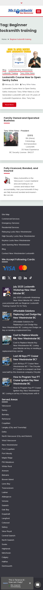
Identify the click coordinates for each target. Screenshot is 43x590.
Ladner (5, 492)
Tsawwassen (7, 488)
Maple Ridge (7, 458)
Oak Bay (5, 509)
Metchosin (6, 553)
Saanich (5, 505)
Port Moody (7, 453)
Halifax (5, 561)
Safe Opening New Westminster (16, 244)
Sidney (5, 527)
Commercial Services (10, 219)
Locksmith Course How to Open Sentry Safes (21, 79)
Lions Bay (6, 484)
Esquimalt (6, 514)
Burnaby (5, 414)
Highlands (6, 548)
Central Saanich (8, 535)
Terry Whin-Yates (27, 73)
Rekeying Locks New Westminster (17, 231)
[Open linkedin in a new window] (25, 278)
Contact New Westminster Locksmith (18, 253)
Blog (4, 70)
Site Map (5, 214)
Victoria (5, 501)
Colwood (5, 522)
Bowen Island (7, 479)
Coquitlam (6, 423)
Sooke (4, 544)
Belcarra (5, 475)
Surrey (4, 410)
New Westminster (10, 445)
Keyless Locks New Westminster (16, 240)
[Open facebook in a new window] (3, 278)
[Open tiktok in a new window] (30, 278)
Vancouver (6, 406)
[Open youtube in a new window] (14, 278)
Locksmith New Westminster (20, 70)
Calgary (5, 557)
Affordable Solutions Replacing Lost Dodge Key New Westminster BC (27, 314)
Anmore (5, 470)
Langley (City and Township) (14, 427)
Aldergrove (6, 496)
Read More (9, 105)
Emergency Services (10, 223)
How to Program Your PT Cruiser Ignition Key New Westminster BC (26, 380)
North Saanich (8, 540)
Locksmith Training (10, 73)
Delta (4, 432)
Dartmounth (7, 566)
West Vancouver (9, 440)
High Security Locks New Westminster (18, 236)
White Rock (7, 466)
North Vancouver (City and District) (17, 436)
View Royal (7, 531)
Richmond (6, 419)
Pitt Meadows (8, 462)
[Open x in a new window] (9, 278)
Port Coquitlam (8, 449)
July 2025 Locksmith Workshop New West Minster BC (24, 290)
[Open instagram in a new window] (20, 278)
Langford (6, 518)
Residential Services (10, 227)
